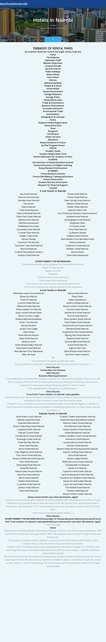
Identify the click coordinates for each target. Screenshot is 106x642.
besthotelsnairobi (14, 4)
